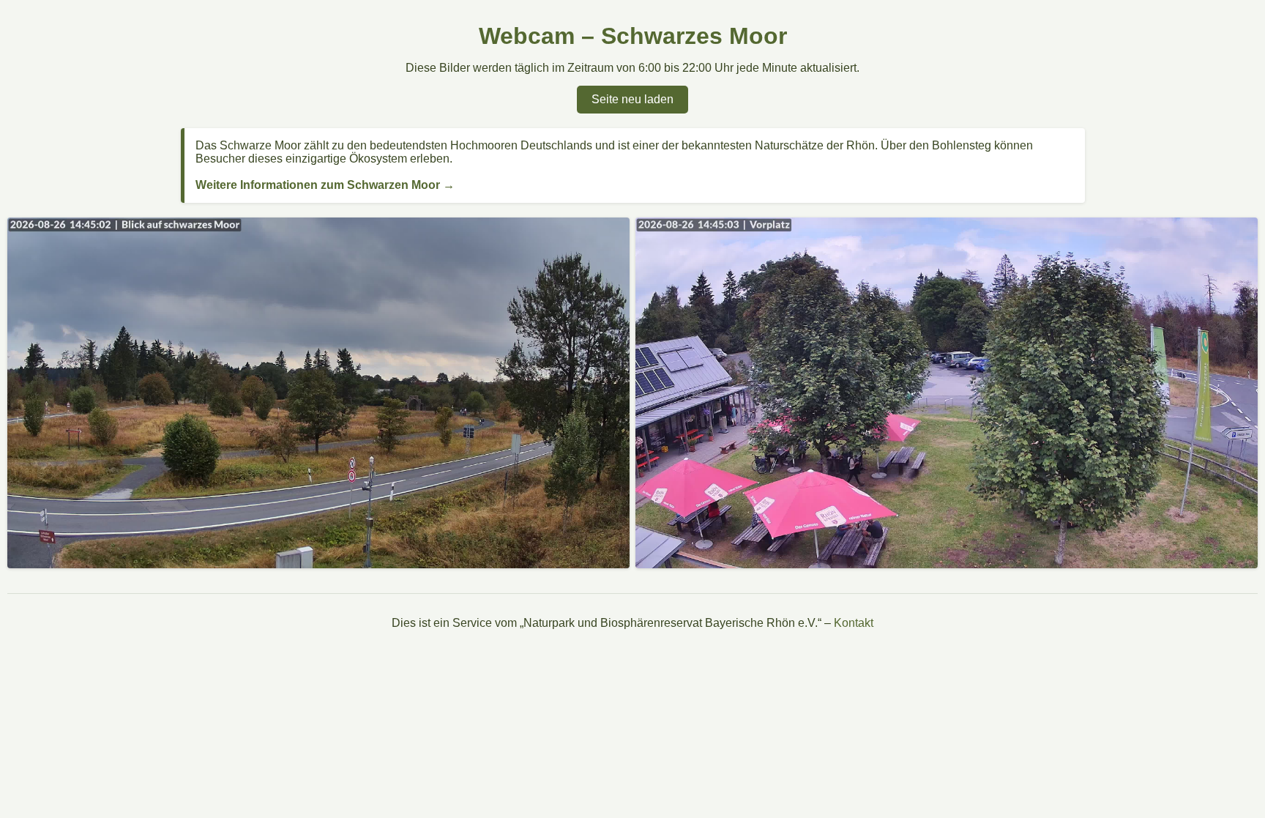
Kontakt (853, 623)
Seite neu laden (632, 99)
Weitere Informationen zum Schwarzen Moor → (325, 185)
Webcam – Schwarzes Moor (633, 36)
